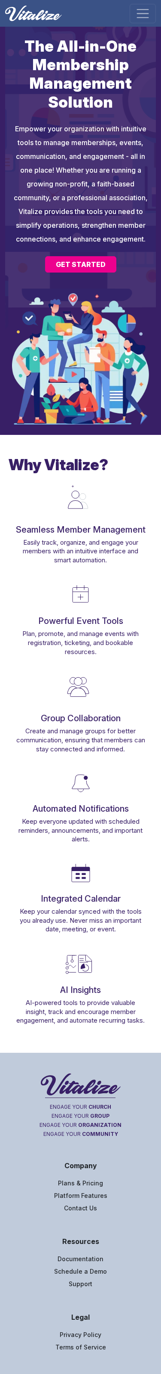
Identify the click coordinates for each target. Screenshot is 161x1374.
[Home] (37, 13)
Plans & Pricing (80, 1183)
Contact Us (80, 1208)
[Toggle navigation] (143, 13)
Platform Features (80, 1195)
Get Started (81, 264)
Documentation (80, 1258)
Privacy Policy (80, 1334)
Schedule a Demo (80, 1271)
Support (80, 1283)
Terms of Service (80, 1347)
